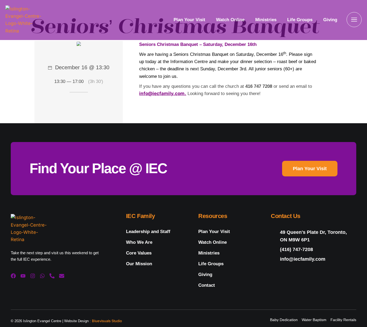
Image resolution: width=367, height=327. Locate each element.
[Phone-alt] (52, 275)
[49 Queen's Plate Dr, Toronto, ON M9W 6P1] (313, 236)
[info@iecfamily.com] (313, 259)
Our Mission (139, 263)
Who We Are (139, 242)
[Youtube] (23, 275)
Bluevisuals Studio (107, 321)
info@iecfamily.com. (162, 93)
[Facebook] (13, 275)
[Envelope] (61, 275)
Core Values (139, 253)
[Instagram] (32, 275)
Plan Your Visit (189, 19)
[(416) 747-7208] (313, 249)
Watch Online (230, 19)
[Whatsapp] (42, 275)
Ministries (265, 19)
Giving (330, 19)
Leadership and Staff (148, 231)
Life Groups (299, 19)
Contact (206, 285)
